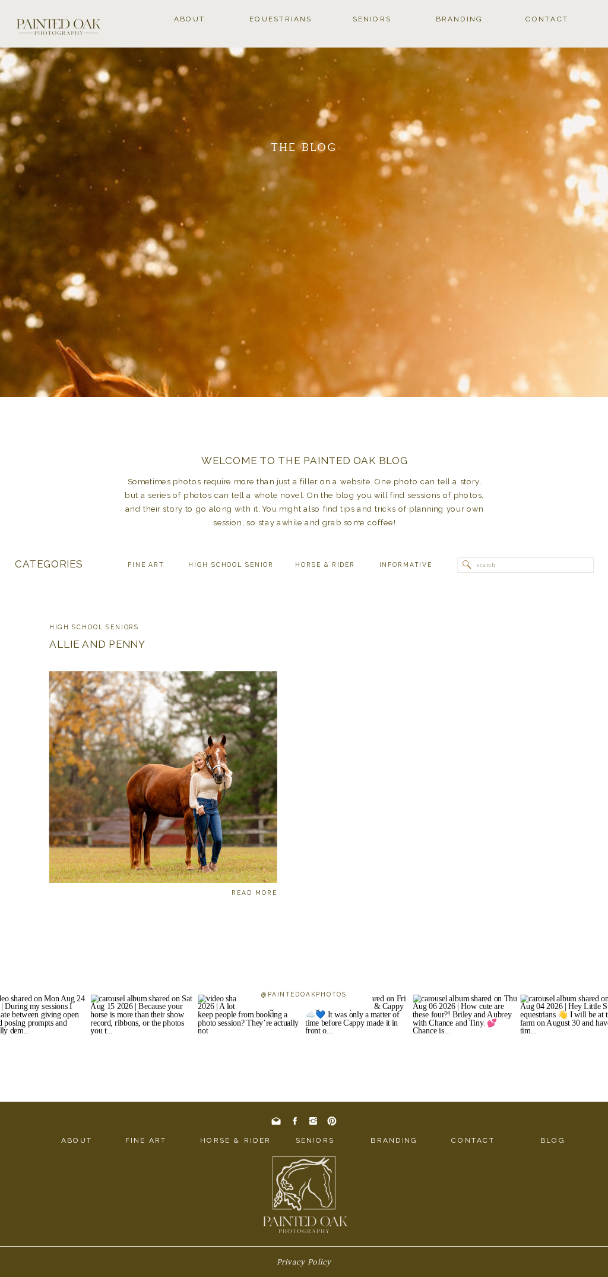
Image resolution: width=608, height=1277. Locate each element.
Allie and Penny (97, 643)
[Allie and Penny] (163, 777)
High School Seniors (94, 627)
